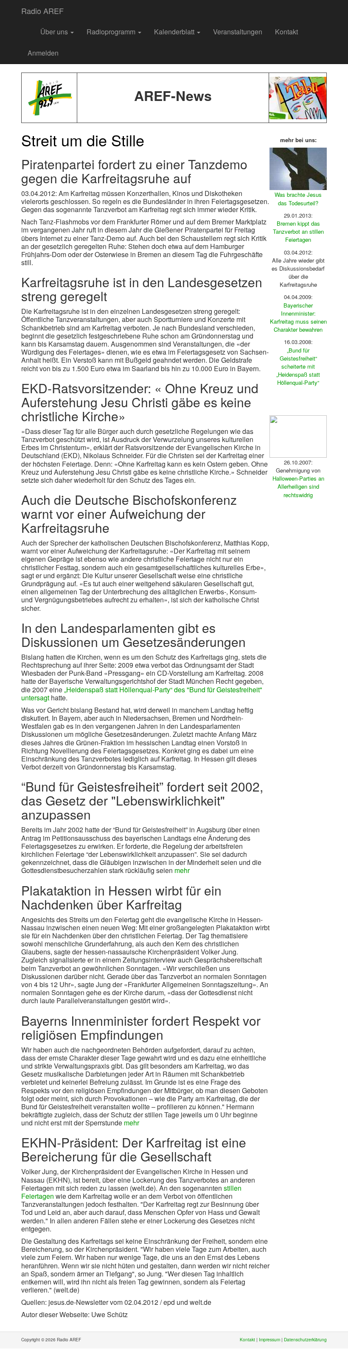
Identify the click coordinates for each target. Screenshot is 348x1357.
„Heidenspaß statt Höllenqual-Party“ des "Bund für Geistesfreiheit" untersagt (141, 693)
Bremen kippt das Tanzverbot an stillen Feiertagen (298, 231)
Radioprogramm (112, 31)
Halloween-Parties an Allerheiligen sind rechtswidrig (298, 486)
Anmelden (43, 53)
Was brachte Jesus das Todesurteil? (298, 198)
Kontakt (286, 31)
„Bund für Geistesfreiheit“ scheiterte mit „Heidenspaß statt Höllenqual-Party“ (298, 366)
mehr (182, 870)
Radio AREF (42, 10)
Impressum (269, 1340)
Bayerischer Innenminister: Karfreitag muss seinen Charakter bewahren (298, 317)
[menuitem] (27, 27)
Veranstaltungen (237, 31)
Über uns (55, 31)
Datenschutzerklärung (305, 1340)
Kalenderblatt (175, 31)
